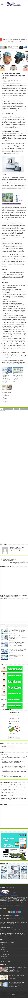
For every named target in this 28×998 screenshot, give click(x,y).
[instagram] (19, 912)
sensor (3, 410)
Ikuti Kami (3, 909)
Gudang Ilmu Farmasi (4, 958)
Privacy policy (9, 993)
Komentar (15, 626)
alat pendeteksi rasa (8, 409)
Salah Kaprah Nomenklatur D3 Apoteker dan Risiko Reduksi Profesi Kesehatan (16, 977)
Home (2, 41)
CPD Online (2, 949)
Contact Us (14, 994)
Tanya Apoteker (3, 956)
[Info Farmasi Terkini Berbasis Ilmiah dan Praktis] (14, 3)
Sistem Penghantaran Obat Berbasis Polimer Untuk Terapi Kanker (18, 375)
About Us (4, 993)
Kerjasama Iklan (22, 993)
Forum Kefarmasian (4, 951)
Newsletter (2, 947)
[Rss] (9, 912)
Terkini (2, 626)
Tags (20, 626)
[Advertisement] (14, 22)
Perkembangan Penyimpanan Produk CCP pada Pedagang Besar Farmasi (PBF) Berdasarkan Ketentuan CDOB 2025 (18, 630)
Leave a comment (6, 81)
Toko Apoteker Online (5, 961)
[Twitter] (14, 912)
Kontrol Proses (15, 41)
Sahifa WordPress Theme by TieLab (20, 996)
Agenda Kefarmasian (4, 954)
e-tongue (16, 409)
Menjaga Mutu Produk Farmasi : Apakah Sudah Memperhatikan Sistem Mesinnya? (6, 376)
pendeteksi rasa (23, 409)
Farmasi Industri (8, 41)
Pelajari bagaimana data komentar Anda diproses (13, 596)
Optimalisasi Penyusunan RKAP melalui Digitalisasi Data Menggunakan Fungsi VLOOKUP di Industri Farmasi (17, 984)
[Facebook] (11, 912)
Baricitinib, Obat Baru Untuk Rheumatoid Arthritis (9, 559)
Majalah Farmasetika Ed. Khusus (7, 944)
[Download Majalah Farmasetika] (14, 47)
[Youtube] (17, 912)
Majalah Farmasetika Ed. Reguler (7, 942)
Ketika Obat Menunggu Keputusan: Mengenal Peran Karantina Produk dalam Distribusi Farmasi (18, 637)
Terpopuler (8, 626)
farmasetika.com (7, 996)
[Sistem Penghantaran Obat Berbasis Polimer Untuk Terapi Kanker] (18, 370)
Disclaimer (15, 993)
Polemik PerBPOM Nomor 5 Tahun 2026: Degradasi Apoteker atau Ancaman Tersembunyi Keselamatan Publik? (18, 969)
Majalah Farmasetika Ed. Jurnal (9, 782)
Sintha (4, 80)
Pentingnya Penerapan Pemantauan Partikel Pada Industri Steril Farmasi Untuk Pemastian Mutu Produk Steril (18, 644)
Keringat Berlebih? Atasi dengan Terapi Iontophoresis (17, 562)
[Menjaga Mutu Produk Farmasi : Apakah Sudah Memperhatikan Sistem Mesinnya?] (7, 370)
